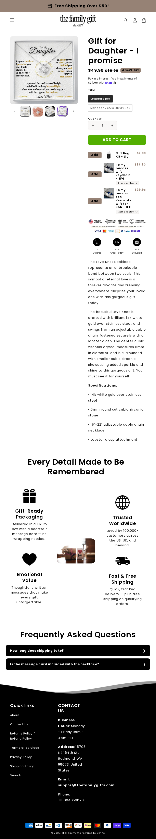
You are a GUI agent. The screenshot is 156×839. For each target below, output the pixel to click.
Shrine (101, 833)
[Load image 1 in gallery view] (25, 111)
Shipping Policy (22, 766)
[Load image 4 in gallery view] (62, 111)
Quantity (95, 119)
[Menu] (12, 20)
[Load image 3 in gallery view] (50, 111)
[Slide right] (73, 111)
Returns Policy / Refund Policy (22, 736)
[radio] (100, 98)
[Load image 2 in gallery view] (37, 111)
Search (15, 775)
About (15, 715)
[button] (125, 20)
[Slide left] (14, 111)
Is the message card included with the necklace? (54, 664)
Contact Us (19, 724)
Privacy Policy (21, 757)
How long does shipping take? (37, 650)
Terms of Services (24, 748)
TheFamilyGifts (71, 833)
